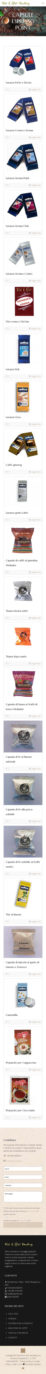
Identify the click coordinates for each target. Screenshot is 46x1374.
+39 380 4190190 (14, 1291)
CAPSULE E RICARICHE (18, 1333)
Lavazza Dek (12, 369)
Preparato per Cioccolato (20, 1110)
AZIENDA (12, 1318)
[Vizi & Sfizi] (15, 3)
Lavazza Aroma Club (17, 226)
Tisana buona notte (17, 610)
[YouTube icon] (23, 1368)
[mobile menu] (43, 3)
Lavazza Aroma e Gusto (19, 273)
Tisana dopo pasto (16, 656)
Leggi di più (36, 89)
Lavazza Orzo (13, 417)
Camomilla (12, 1014)
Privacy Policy (23, 1220)
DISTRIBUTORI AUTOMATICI (20, 1323)
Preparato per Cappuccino (21, 1062)
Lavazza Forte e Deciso (18, 82)
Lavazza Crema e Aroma (19, 130)
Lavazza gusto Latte (17, 512)
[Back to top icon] (23, 1350)
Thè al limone (13, 914)
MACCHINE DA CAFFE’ (17, 1328)
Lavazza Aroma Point (17, 178)
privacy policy (31, 1211)
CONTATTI (12, 1337)
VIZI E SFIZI (13, 1313)
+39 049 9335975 (13, 1155)
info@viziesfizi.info (14, 1161)
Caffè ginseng (14, 464)
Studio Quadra (34, 1364)
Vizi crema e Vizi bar (17, 321)
